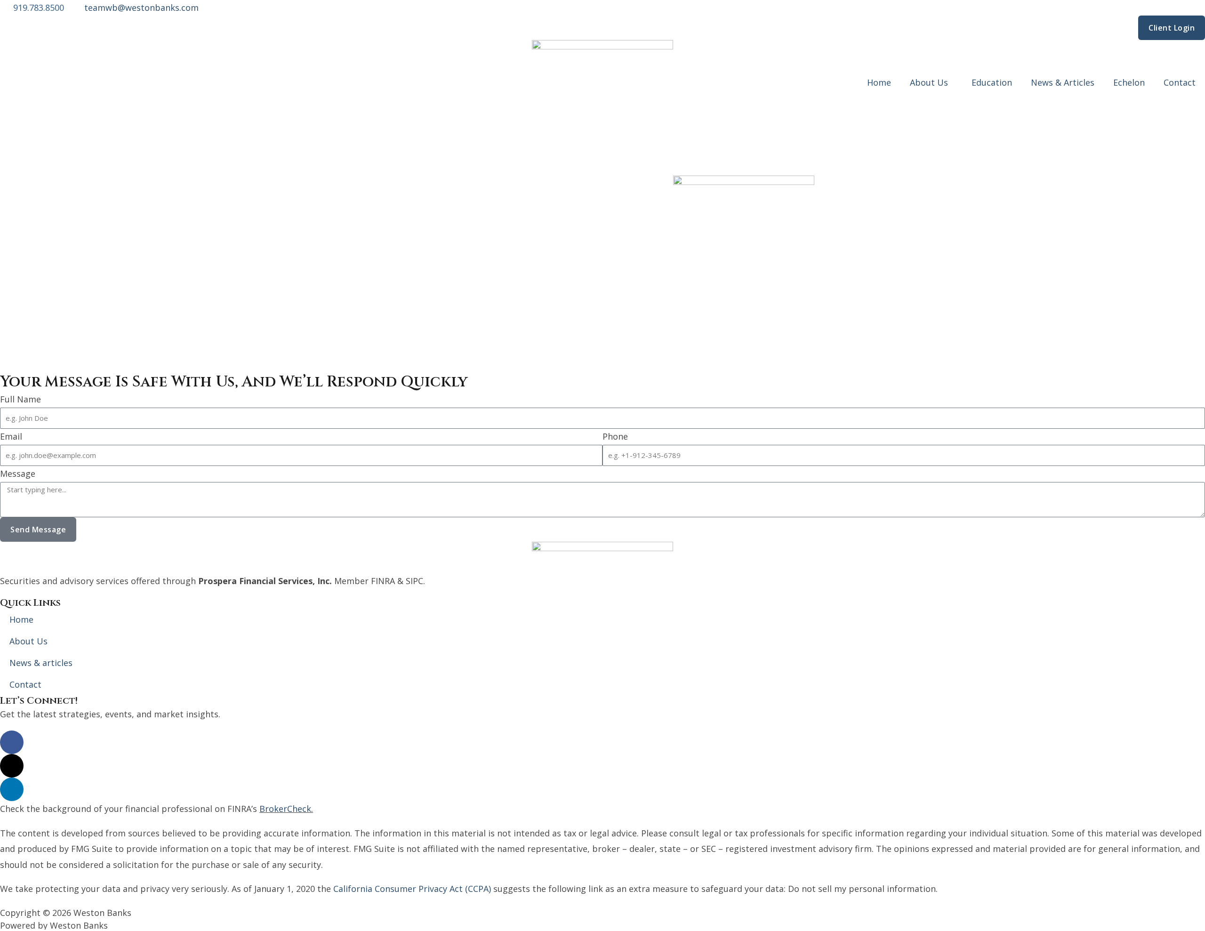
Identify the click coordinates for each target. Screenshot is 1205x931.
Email (11, 436)
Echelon (1129, 82)
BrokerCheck (285, 808)
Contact (1180, 82)
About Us (929, 82)
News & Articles (1062, 82)
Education (992, 82)
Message (17, 473)
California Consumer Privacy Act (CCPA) (412, 888)
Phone (615, 436)
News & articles (40, 662)
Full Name (20, 399)
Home (879, 82)
